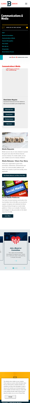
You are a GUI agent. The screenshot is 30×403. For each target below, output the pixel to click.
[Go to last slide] (6, 267)
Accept (10, 397)
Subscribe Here (9, 109)
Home (10, 57)
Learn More (8, 216)
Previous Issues (9, 119)
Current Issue (9, 114)
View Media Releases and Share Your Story (14, 175)
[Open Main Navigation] (26, 3)
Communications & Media (8, 38)
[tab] (13, 268)
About (14, 57)
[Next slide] (24, 267)
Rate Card (9, 124)
